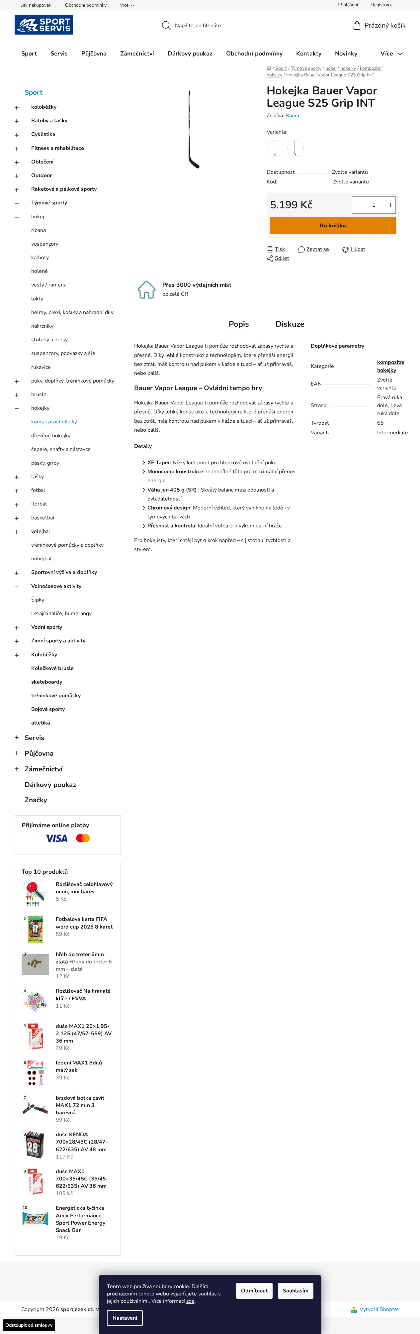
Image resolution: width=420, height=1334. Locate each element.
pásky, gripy (45, 463)
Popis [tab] (239, 324)
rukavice (41, 367)
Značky (36, 800)
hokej (37, 216)
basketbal (42, 517)
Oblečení (42, 162)
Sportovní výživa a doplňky (64, 572)
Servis (34, 737)
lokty (37, 298)
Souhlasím (295, 1290)
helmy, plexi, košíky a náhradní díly (72, 312)
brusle (38, 394)
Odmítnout (254, 1290)
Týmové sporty (49, 202)
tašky (37, 476)
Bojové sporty (48, 709)
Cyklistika (43, 134)
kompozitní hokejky (54, 421)
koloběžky (43, 107)
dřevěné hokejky (50, 435)
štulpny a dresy (49, 339)
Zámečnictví (43, 769)
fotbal (38, 490)
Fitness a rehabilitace (57, 148)
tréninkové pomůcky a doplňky (67, 545)
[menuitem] (29, 53)
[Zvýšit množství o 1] (390, 205)
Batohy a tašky (49, 120)
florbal (39, 503)
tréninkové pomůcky (56, 695)
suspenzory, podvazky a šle (63, 353)
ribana (38, 230)
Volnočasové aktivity (56, 586)
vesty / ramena (48, 284)
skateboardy (46, 682)
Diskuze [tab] (290, 324)
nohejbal (41, 558)
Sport (33, 92)
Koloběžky (44, 654)
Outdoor (41, 175)
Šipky (37, 600)
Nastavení (125, 1318)
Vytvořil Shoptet (379, 1309)
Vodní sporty (46, 627)
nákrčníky (42, 326)
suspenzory (44, 244)
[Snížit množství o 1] (357, 205)
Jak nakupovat (35, 5)
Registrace (381, 5)
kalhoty (40, 257)
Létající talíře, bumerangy (61, 613)
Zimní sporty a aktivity (58, 640)
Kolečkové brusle (52, 668)
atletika (40, 722)
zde (190, 1301)
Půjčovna (39, 753)
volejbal (40, 531)
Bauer (293, 115)
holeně (39, 271)
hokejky (40, 408)
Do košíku (332, 225)
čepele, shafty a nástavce (61, 449)
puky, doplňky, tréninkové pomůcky (72, 381)
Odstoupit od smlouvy (28, 1325)
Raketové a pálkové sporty (64, 189)
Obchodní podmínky (86, 5)
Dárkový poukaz (50, 784)
